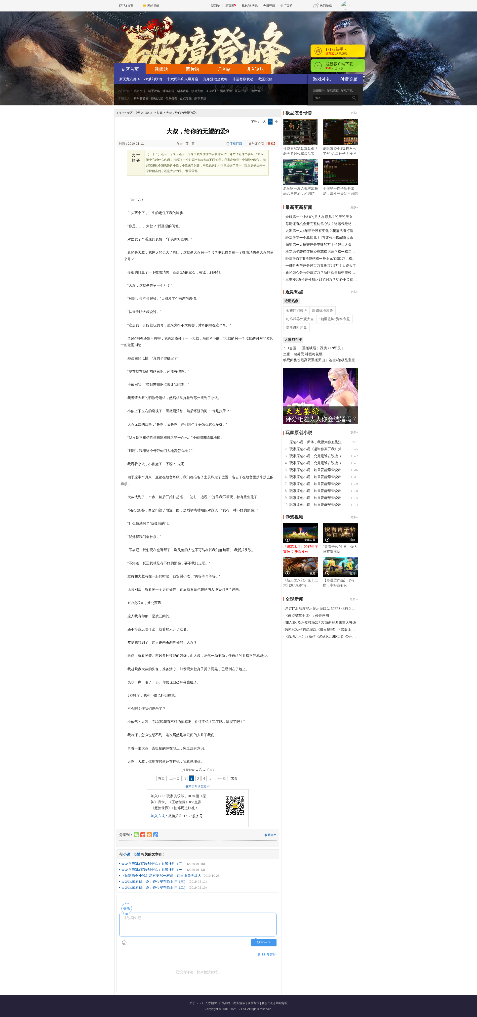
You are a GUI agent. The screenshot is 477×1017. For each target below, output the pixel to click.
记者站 (224, 69)
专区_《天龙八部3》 (140, 113)
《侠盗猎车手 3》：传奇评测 (306, 616)
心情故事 (255, 91)
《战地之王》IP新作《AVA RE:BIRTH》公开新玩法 (323, 636)
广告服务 (225, 1003)
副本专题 (200, 98)
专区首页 (130, 69)
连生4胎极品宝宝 (342, 360)
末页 (234, 778)
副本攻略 (183, 91)
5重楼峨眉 (308, 348)
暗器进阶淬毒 (296, 327)
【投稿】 (271, 143)
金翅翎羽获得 (296, 310)
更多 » (354, 599)
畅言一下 (264, 942)
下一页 (221, 778)
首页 (161, 778)
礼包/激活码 (250, 5)
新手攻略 (154, 91)
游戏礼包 (322, 79)
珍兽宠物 (197, 91)
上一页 (174, 778)
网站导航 (153, 5)
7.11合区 (289, 348)
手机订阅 (236, 143)
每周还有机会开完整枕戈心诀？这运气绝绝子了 (321, 224)
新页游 (229, 5)
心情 (137, 854)
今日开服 (269, 5)
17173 (120, 113)
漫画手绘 (226, 91)
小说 (126, 854)
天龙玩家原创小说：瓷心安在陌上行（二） (154, 887)
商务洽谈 (239, 1003)
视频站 (161, 69)
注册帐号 (319, 90)
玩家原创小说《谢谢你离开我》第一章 (319, 449)
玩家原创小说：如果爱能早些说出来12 (319, 470)
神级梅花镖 (313, 354)
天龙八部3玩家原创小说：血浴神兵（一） (153, 870)
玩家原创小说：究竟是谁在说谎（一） (319, 463)
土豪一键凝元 (293, 354)
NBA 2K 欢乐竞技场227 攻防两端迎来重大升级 (320, 622)
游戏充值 (333, 90)
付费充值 (349, 79)
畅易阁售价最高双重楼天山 (304, 360)
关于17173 (196, 1003)
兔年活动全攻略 (215, 79)
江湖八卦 (212, 91)
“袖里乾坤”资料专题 (334, 319)
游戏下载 (347, 90)
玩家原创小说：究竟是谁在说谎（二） (319, 456)
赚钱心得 (168, 91)
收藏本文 (271, 835)
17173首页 (126, 5)
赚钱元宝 (157, 98)
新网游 (215, 5)
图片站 (192, 69)
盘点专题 (186, 98)
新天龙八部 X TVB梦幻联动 (140, 79)
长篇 (160, 113)
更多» (354, 113)
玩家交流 (140, 91)
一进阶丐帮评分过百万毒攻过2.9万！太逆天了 (320, 265)
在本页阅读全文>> (198, 786)
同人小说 (240, 91)
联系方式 (253, 1003)
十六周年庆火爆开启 (182, 79)
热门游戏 (326, 5)
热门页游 (286, 5)
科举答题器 (141, 98)
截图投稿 (265, 79)
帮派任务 (171, 98)
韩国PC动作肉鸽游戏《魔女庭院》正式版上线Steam (323, 629)
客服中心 (268, 1003)
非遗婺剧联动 (243, 79)
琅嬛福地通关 (322, 310)
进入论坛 (255, 69)
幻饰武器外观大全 (300, 319)
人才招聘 (211, 1003)
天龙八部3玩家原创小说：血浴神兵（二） (153, 864)
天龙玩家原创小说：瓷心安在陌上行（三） (154, 882)
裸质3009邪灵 (330, 348)
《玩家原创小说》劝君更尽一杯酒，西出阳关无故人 (161, 876)
